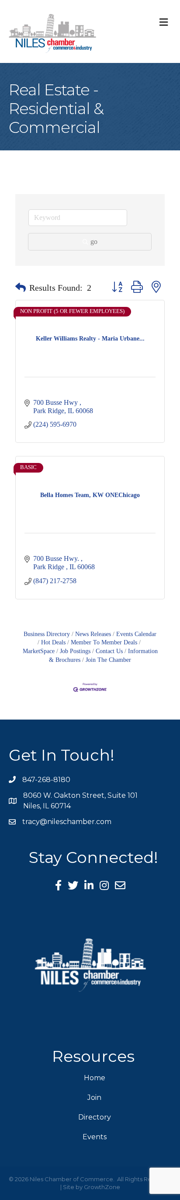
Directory (94, 1117)
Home (94, 1078)
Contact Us (109, 651)
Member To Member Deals (104, 642)
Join (94, 1097)
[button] (20, 288)
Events (95, 1137)
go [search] (93, 241)
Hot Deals (53, 642)
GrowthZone (102, 1186)
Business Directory (47, 634)
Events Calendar (136, 634)
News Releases (93, 634)
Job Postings (75, 651)
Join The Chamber (108, 660)
